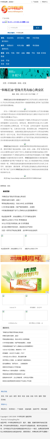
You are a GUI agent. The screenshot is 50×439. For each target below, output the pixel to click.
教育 (15, 396)
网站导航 (4, 391)
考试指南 (36, 45)
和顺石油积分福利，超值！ (11, 200)
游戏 (2, 60)
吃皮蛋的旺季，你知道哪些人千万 (11, 249)
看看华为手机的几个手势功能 (12, 367)
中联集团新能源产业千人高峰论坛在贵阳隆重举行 (19, 210)
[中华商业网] (12, 13)
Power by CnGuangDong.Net (10, 419)
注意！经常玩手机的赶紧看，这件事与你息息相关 (19, 230)
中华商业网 (19, 33)
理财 (18, 53)
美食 (2, 64)
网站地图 (44, 409)
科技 (23, 396)
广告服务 (20, 409)
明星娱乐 (10, 45)
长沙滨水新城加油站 (17, 100)
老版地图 (28, 409)
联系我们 (12, 409)
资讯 (19, 83)
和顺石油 (7, 100)
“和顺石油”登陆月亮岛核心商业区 (14, 196)
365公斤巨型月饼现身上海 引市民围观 (15, 223)
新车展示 (5, 41)
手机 (33, 53)
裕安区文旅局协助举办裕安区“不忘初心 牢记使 (17, 381)
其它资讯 (20, 38)
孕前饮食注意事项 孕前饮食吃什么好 (14, 374)
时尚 (36, 396)
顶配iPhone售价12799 (31, 249)
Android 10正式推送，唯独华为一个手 (14, 350)
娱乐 (10, 396)
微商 (40, 396)
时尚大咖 (20, 45)
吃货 (7, 64)
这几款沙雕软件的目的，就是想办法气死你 (17, 227)
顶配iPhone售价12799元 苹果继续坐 (14, 220)
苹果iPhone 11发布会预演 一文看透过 (14, 370)
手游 (7, 60)
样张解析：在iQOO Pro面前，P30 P (13, 353)
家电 (7, 53)
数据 (2, 56)
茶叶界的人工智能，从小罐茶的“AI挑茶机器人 (17, 360)
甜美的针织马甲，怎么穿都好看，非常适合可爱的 (18, 377)
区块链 (43, 53)
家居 (19, 396)
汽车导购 (36, 38)
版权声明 (36, 409)
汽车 (6, 396)
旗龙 (8, 186)
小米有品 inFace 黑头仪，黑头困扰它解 (14, 356)
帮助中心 (45, 2)
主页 (4, 83)
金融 (23, 53)
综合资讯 (10, 38)
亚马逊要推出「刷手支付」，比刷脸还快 (15, 363)
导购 (12, 53)
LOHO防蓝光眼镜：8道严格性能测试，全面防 (18, 207)
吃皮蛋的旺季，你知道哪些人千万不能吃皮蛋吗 (19, 216)
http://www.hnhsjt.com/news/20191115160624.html (24, 178)
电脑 (38, 53)
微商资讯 (5, 49)
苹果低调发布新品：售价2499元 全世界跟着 (17, 203)
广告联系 (35, 2)
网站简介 (4, 409)
